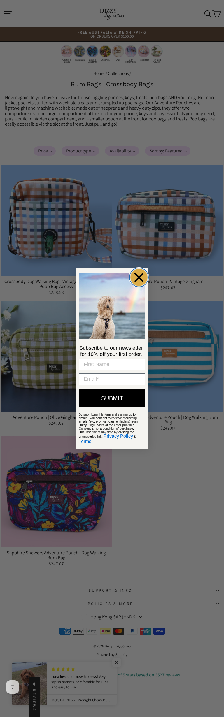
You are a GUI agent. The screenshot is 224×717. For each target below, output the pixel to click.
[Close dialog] (139, 277)
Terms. (85, 441)
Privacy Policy (118, 436)
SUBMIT (112, 398)
